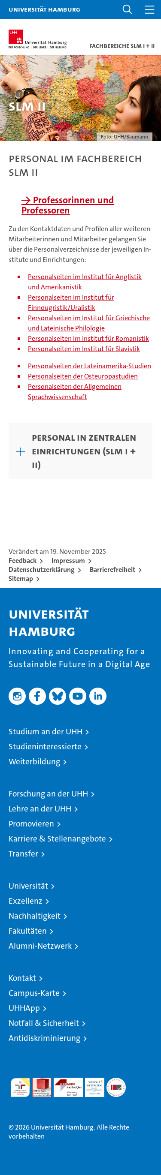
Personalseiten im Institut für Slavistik (84, 348)
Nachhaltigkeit (35, 916)
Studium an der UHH (45, 731)
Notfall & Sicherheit (44, 1023)
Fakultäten (28, 931)
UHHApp (24, 1008)
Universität (28, 885)
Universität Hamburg (44, 9)
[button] (127, 9)
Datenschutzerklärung (42, 569)
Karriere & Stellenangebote (57, 838)
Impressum (68, 560)
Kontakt (22, 978)
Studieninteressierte (45, 746)
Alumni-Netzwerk (40, 946)
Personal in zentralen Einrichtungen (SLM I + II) (84, 451)
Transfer (23, 853)
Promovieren (31, 823)
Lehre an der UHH (40, 808)
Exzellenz (26, 901)
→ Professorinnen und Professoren (67, 205)
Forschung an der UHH (48, 793)
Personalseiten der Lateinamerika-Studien (89, 365)
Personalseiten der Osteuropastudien (83, 376)
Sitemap (21, 578)
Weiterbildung (34, 761)
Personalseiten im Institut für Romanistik (88, 338)
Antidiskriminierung (44, 1038)
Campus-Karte (34, 993)
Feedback (22, 560)
